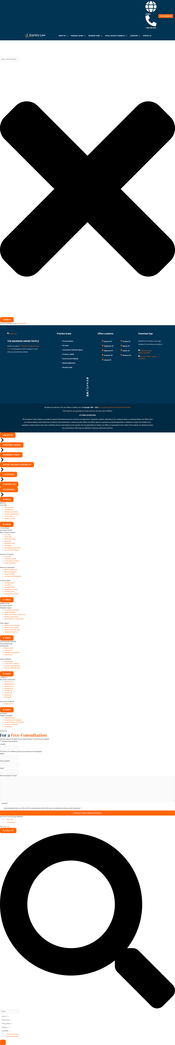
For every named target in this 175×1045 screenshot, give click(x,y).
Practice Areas (21, 323)
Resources (4, 1027)
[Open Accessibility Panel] (3, 1042)
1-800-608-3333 (25, 346)
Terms (107, 407)
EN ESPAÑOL (5, 1031)
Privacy (101, 407)
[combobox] (9, 59)
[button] (7, 499)
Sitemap (123, 407)
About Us (4, 1016)
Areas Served (114, 407)
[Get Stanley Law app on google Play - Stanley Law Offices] (147, 352)
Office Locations (6, 1023)
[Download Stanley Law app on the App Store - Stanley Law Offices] (147, 357)
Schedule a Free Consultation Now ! (87, 813)
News (129, 407)
